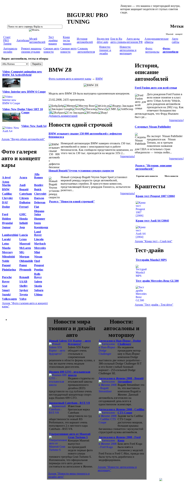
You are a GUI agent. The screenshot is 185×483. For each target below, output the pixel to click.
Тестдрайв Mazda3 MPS (151, 259)
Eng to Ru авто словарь (118, 40)
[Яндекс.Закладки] (121, 105)
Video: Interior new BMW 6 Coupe (24, 91)
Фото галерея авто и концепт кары (70, 78)
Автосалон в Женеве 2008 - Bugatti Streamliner (121, 380)
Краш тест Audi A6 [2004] (152, 220)
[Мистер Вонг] (85, 105)
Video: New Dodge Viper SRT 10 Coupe (22, 111)
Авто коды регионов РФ (134, 40)
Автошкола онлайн (10, 50)
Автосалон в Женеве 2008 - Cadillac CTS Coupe (122, 411)
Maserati (169, 34)
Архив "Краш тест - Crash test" (153, 241)
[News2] (100, 109)
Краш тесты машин (67, 40)
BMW (99, 78)
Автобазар (22, 40)
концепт (178, 34)
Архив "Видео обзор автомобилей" (23, 139)
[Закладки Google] (60, 109)
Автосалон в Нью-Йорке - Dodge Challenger (120, 342)
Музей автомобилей (37, 40)
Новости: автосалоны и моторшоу (128, 50)
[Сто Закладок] (74, 112)
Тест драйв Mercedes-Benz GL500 (157, 280)
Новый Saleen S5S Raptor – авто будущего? (70, 342)
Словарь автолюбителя (86, 50)
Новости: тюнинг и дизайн (105, 50)
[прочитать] (127, 156)
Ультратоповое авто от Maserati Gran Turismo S (69, 435)
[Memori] (70, 105)
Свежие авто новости (51, 50)
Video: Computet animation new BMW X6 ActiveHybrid (22, 73)
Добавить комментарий (63, 115)
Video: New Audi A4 (33, 126)
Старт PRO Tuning (7, 40)
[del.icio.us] (102, 105)
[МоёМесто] (50, 112)
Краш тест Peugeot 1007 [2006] (155, 196)
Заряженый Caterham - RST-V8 (69, 402)
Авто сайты (175, 40)
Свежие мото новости (68, 50)
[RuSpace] (58, 112)
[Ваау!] (103, 112)
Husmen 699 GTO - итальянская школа (69, 373)
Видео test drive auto (103, 40)
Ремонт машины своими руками (31, 50)
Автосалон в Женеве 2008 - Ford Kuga (120, 439)
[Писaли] (89, 109)
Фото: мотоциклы (152, 50)
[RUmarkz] (91, 112)
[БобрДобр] (56, 105)
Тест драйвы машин (53, 40)
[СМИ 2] (112, 109)
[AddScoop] (125, 109)
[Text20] (77, 109)
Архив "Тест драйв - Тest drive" (154, 304)
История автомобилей (85, 40)
